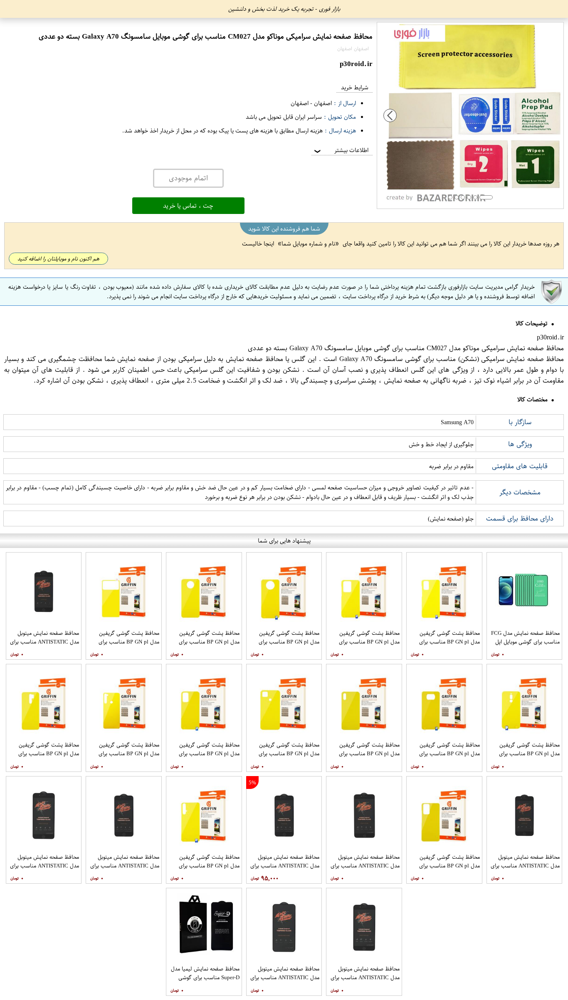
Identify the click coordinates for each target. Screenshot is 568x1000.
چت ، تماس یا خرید (188, 206)
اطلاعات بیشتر (340, 150)
